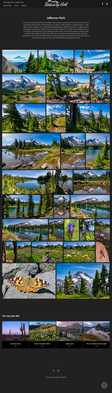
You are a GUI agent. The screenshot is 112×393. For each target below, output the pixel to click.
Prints (16, 5)
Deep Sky (7, 5)
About (23, 5)
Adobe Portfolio (60, 377)
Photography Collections (13, 2)
